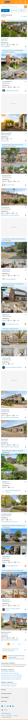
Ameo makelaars (5, 140)
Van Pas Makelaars (5, 46)
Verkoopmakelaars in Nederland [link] (8, 685)
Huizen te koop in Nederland (8, 671)
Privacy (2, 715)
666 (19, 644)
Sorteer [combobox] (25, 16)
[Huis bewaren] (25, 39)
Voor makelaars (5, 697)
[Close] (25, 650)
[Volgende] (22, 644)
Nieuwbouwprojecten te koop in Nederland (11, 677)
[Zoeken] (25, 6)
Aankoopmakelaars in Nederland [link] (9, 684)
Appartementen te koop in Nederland (10, 673)
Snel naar (3, 689)
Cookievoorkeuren (6, 717)
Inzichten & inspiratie (6, 693)
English (5, 710)
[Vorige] (6, 644)
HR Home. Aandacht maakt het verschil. (13, 609)
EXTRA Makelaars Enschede (12, 324)
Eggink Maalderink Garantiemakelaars (10, 215)
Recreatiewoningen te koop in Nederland (11, 679)
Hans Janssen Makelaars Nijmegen (14, 367)
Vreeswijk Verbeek (10, 185)
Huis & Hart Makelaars (11, 279)
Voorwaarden (9, 715)
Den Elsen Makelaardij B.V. (12, 566)
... (16, 644)
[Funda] (8, 2)
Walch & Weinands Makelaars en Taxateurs (13, 491)
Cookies (16, 715)
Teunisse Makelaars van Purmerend (9, 521)
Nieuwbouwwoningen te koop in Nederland (11, 675)
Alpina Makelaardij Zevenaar (12, 90)
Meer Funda (4, 701)
